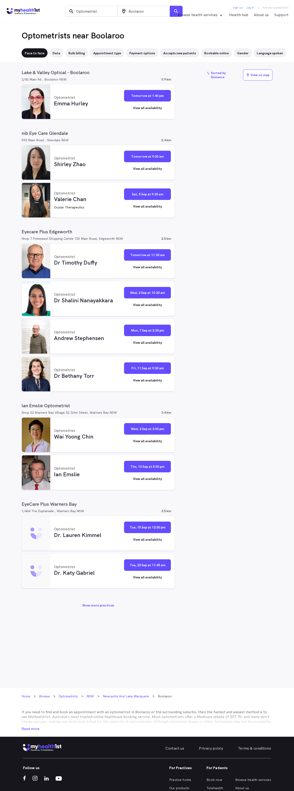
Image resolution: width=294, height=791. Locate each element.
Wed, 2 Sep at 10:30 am (147, 293)
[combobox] (91, 11)
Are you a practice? (276, 7)
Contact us (174, 748)
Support (281, 14)
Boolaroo (142, 712)
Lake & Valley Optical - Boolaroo (56, 72)
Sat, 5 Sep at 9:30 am (147, 194)
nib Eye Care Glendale (45, 133)
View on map (257, 75)
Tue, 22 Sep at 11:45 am (147, 565)
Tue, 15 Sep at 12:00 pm (147, 527)
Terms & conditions (254, 748)
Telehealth (214, 788)
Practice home (180, 780)
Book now (214, 780)
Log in (250, 7)
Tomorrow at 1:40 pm (147, 96)
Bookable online (216, 53)
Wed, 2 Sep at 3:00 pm (147, 429)
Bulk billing (76, 53)
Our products (179, 788)
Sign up (238, 7)
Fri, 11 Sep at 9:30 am (147, 368)
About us (261, 14)
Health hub (239, 14)
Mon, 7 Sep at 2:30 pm (147, 330)
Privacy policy (211, 748)
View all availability (147, 108)
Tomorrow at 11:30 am (147, 255)
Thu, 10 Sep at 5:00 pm (147, 467)
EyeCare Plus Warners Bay (49, 504)
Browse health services (253, 780)
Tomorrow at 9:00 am (147, 156)
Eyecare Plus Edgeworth (47, 232)
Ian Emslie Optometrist (46, 406)
